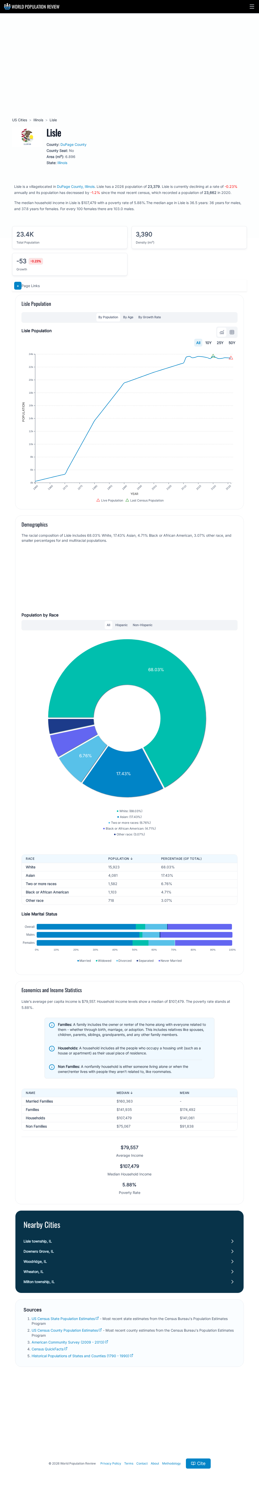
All (198, 343)
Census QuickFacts (47, 1349)
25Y (220, 343)
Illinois (38, 120)
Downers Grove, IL (39, 1251)
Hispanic (121, 625)
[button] (252, 7)
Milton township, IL (39, 1281)
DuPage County (73, 144)
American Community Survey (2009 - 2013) (68, 1342)
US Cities (19, 120)
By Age (128, 317)
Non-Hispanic (143, 625)
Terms (128, 1463)
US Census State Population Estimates (63, 1318)
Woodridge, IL (35, 1261)
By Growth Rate (149, 317)
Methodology (171, 1463)
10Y (208, 343)
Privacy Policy (110, 1463)
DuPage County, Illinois (76, 186)
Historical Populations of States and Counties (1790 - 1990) (80, 1356)
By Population (108, 317)
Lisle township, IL (38, 1241)
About (155, 1463)
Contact (142, 1463)
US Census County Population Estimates (65, 1330)
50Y (232, 343)
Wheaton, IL (34, 1271)
